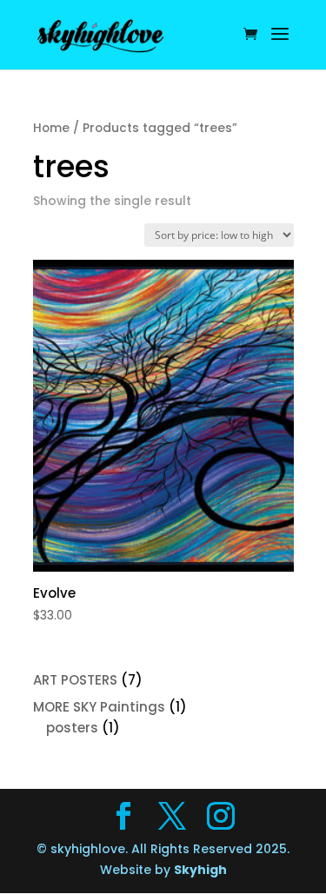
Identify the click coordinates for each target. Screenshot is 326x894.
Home (51, 128)
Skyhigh (200, 869)
